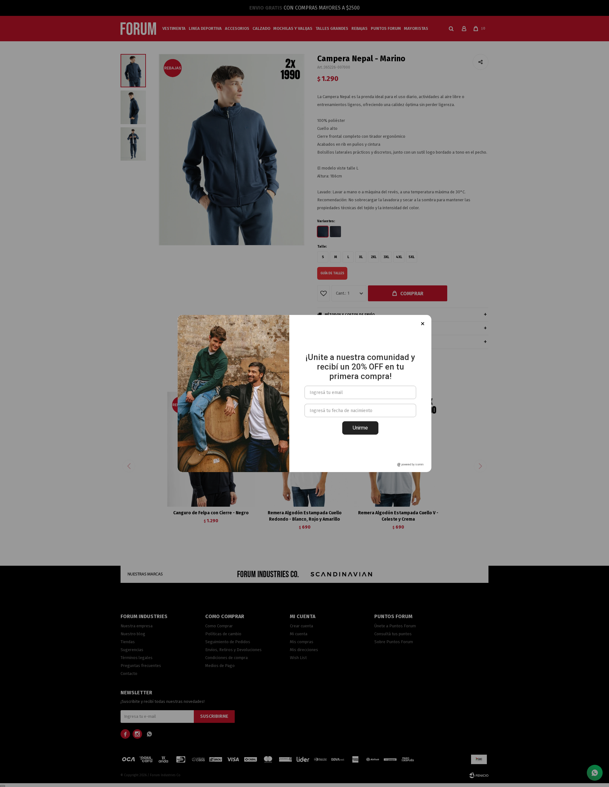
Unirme (360, 428)
